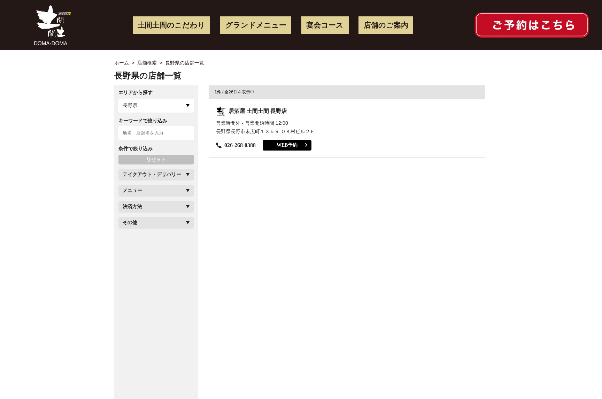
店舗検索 (147, 63)
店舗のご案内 (386, 25)
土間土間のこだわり (171, 25)
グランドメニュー (255, 25)
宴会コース (325, 25)
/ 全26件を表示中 (234, 92)
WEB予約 (287, 145)
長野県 (130, 105)
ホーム (121, 63)
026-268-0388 (240, 145)
